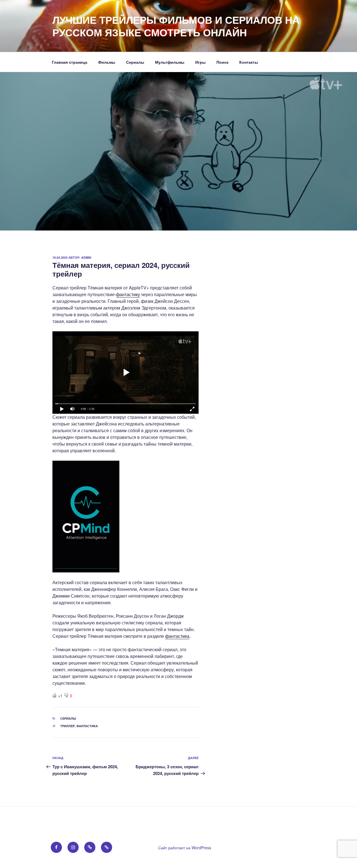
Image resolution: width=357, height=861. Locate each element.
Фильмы (106, 62)
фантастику (128, 294)
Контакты (248, 62)
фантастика (177, 636)
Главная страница (69, 62)
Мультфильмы (169, 62)
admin (86, 257)
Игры (200, 62)
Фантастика (87, 726)
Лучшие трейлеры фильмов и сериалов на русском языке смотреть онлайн (176, 25)
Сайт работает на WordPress (184, 847)
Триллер (67, 726)
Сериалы (135, 62)
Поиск (222, 62)
